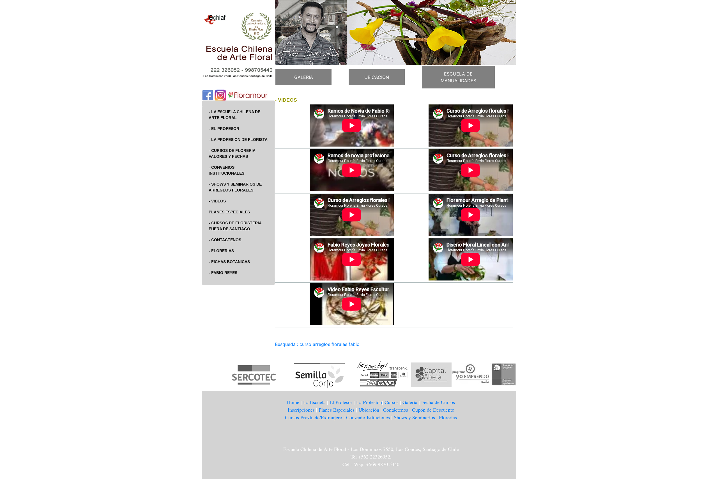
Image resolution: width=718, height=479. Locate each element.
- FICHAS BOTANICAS (229, 261)
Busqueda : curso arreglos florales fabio (317, 344)
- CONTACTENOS (225, 240)
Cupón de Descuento (433, 409)
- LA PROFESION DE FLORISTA (238, 139)
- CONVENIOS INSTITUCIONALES (226, 170)
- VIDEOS (217, 201)
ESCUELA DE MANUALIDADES (458, 77)
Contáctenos (395, 409)
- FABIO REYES (223, 272)
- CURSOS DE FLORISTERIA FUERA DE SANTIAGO (235, 226)
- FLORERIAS (221, 250)
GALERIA (303, 77)
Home (293, 402)
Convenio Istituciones (368, 417)
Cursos (392, 402)
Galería (409, 402)
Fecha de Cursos (438, 402)
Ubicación (368, 409)
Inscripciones (301, 409)
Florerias (448, 417)
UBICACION (376, 77)
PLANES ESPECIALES (229, 212)
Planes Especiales (337, 409)
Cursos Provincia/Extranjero (313, 417)
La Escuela (314, 402)
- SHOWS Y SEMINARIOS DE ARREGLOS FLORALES (235, 187)
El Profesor (341, 402)
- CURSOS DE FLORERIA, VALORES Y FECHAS (233, 153)
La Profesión (369, 402)
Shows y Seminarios (414, 417)
